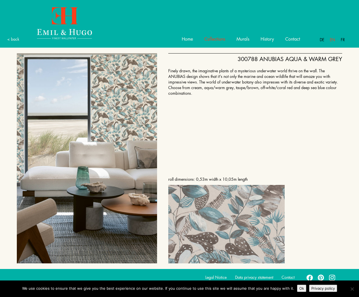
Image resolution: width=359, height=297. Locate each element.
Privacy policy (323, 288)
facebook (310, 277)
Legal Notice (216, 277)
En (332, 40)
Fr (343, 40)
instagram (332, 277)
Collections (214, 39)
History (267, 39)
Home (187, 39)
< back (13, 39)
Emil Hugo (64, 23)
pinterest (321, 277)
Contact (292, 39)
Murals (242, 39)
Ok (301, 288)
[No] (352, 289)
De (322, 40)
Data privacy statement (254, 277)
